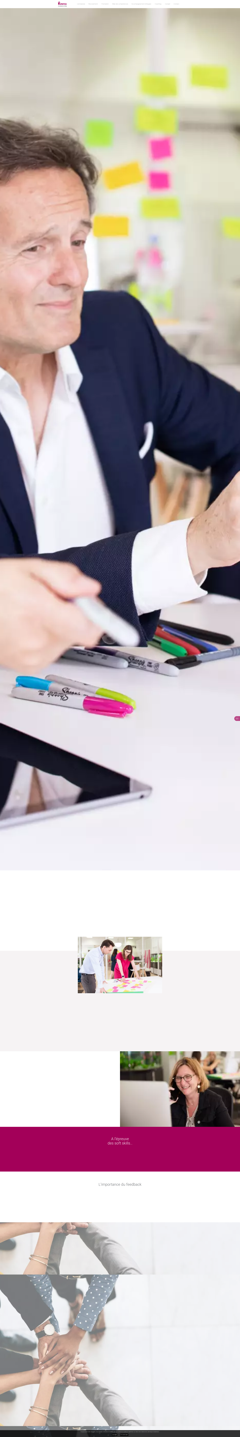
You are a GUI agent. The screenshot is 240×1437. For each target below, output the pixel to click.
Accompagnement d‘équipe (141, 4)
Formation (105, 4)
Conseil (167, 4)
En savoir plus (124, 1434)
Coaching (158, 4)
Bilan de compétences (120, 4)
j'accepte (114, 1434)
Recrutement (93, 4)
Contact (176, 4)
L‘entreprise (81, 4)
